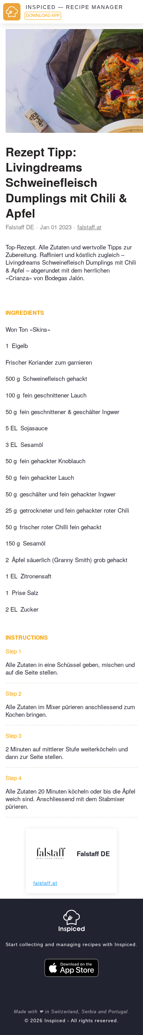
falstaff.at (89, 226)
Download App (43, 15)
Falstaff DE (20, 226)
